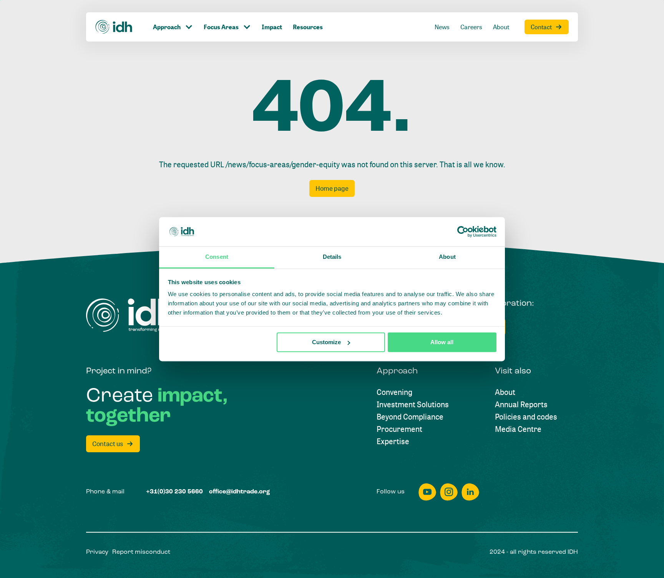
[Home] (114, 27)
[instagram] (449, 492)
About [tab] (447, 257)
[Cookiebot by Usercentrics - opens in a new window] (462, 231)
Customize (326, 342)
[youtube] (427, 492)
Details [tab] (332, 257)
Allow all (441, 342)
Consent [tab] (216, 257)
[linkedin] (470, 492)
